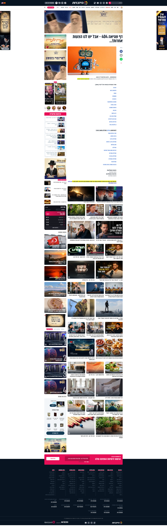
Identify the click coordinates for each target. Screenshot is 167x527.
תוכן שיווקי (111, 492)
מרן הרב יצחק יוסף (71, 475)
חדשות (112, 7)
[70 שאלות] (59, 3)
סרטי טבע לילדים (91, 487)
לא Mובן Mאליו (101, 474)
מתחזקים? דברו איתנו (49, 3)
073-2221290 (67, 507)
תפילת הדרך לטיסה (111, 141)
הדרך (111, 139)
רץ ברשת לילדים (92, 474)
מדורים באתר (110, 470)
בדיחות (93, 475)
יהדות (114, 87)
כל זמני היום (55, 227)
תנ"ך (83, 474)
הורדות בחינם (112, 121)
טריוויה (93, 485)
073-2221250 (106, 513)
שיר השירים (52, 489)
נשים (115, 93)
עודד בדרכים (102, 472)
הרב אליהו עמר (72, 492)
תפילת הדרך (52, 487)
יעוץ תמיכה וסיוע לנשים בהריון (90, 505)
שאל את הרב (88, 7)
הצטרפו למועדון (50, 7)
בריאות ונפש (82, 485)
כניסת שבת (111, 133)
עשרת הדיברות (81, 477)
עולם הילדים (97, 7)
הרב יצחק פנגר (72, 477)
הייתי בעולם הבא (101, 491)
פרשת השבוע (112, 107)
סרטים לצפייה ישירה (91, 477)
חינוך (83, 483)
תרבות (114, 110)
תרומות (70, 7)
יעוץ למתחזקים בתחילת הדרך (64, 499)
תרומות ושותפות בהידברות (104, 499)
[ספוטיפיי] (56, 3)
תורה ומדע (113, 104)
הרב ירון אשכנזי (72, 483)
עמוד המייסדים (119, 491)
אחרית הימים (81, 487)
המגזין (112, 474)
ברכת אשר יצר (51, 492)
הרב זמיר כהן (102, 7)
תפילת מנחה (52, 474)
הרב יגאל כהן (72, 479)
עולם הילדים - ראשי (91, 472)
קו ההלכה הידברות (106, 505)
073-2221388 (93, 501)
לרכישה (53, 405)
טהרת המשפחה (62, 475)
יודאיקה (82, 492)
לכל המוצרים (55, 433)
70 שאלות (92, 7)
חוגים (94, 491)
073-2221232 (67, 501)
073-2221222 (120, 501)
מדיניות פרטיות (119, 472)
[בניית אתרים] (65, 522)
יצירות (94, 489)
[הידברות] (80, 3)
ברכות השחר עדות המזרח (109, 164)
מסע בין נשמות (101, 483)
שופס (77, 7)
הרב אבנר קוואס (72, 491)
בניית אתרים (58, 522)
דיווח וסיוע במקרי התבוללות (78, 505)
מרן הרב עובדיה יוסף (71, 474)
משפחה (111, 481)
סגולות (83, 481)
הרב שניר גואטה (72, 481)
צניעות (63, 481)
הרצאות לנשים (62, 487)
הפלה (63, 483)
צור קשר (66, 7)
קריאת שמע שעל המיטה (110, 150)
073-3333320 (54, 502)
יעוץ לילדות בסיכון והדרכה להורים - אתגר (51, 500)
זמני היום (83, 7)
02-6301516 (120, 508)
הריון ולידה (63, 485)
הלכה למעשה (101, 477)
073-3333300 (106, 507)
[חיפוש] (109, 3)
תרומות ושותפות (119, 487)
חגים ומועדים (110, 491)
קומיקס (93, 483)
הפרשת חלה (62, 489)
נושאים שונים (81, 470)
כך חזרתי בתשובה (101, 487)
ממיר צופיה (121, 510)
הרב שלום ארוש (72, 489)
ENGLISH (62, 7)
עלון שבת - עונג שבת (92, 499)
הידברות (120, 470)
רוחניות (114, 99)
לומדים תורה (82, 472)
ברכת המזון (52, 479)
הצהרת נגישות (119, 492)
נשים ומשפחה (62, 470)
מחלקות (73, 7)
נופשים (120, 485)
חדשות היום (110, 475)
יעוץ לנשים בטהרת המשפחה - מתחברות (117, 505)
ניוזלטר (120, 477)
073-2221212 (106, 501)
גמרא (83, 475)
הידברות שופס (119, 489)
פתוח (103, 479)
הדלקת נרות (62, 477)
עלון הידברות (119, 475)
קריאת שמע (52, 483)
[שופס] (62, 3)
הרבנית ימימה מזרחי (61, 479)
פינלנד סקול (82, 479)
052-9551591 (93, 507)
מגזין (115, 7)
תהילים (53, 485)
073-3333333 (120, 513)
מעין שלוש (113, 144)
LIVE (57, 7)
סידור (108, 130)
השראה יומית (101, 489)
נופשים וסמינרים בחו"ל (92, 510)
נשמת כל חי (52, 491)
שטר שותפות (108, 7)
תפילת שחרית (112, 153)
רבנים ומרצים (72, 470)
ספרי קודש (82, 491)
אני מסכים (83, 462)
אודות (121, 494)
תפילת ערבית (112, 156)
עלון (79, 7)
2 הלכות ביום (119, 479)
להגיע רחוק (102, 485)
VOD (117, 7)
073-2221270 (54, 507)
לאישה (63, 472)
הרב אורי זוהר (72, 487)
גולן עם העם (101, 481)
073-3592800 (80, 501)
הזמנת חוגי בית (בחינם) (65, 505)
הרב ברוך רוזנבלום (71, 485)
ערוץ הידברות (119, 474)
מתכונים (63, 474)
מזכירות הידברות (120, 499)
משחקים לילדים (92, 481)
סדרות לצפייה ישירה (91, 479)
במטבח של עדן (101, 475)
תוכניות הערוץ (101, 470)
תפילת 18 (113, 161)
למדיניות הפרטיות (81, 462)
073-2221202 (93, 513)
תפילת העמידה (112, 159)
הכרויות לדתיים (112, 119)
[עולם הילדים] (65, 3)
